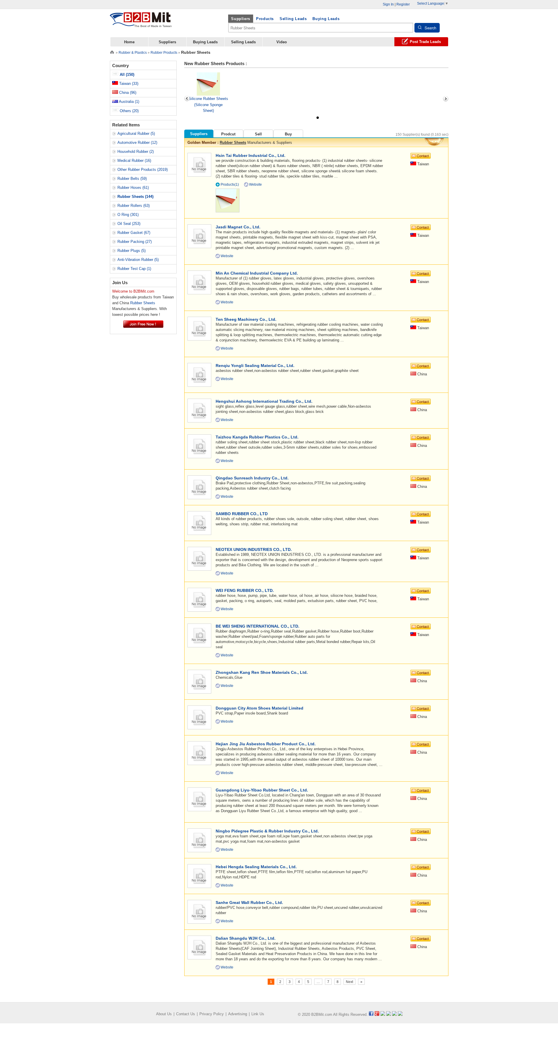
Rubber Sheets (233, 142)
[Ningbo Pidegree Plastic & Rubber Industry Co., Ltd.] (199, 840)
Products (265, 19)
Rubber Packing (134, 241)
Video (281, 42)
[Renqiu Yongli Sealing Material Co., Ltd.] (199, 374)
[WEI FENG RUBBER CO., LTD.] (199, 599)
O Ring (128, 214)
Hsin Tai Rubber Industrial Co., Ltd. (250, 155)
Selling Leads (293, 19)
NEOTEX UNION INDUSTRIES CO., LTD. (254, 549)
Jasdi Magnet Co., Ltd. (238, 227)
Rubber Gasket (133, 232)
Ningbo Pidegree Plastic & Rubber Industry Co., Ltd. (267, 831)
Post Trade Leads (425, 42)
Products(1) (230, 184)
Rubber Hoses (133, 187)
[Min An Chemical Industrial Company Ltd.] (199, 282)
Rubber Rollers (133, 205)
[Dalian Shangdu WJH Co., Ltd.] (199, 947)
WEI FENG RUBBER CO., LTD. (245, 590)
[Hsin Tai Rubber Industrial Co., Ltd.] (199, 164)
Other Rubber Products (142, 169)
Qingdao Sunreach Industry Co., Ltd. (252, 478)
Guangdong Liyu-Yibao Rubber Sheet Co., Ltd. (262, 790)
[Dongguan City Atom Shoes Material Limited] (199, 717)
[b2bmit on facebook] (371, 1014)
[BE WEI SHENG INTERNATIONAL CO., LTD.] (199, 635)
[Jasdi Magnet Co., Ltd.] (199, 236)
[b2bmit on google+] (377, 1014)
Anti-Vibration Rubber (138, 259)
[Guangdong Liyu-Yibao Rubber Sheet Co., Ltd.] (199, 799)
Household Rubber (135, 151)
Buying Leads (325, 19)
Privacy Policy (211, 1014)
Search (430, 28)
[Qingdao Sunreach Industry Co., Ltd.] (199, 487)
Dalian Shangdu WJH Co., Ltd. (246, 938)
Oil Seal (128, 223)
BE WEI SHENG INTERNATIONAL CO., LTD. (257, 626)
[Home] (112, 51)
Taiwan (128, 83)
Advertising (237, 1014)
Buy (288, 134)
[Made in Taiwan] (140, 23)
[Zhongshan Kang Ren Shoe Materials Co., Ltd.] (199, 681)
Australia (128, 101)
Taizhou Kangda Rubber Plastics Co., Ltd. (257, 437)
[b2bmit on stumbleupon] (400, 1014)
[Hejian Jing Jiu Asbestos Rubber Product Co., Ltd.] (199, 753)
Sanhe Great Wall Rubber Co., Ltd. (249, 902)
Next (349, 982)
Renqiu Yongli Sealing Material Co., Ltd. (255, 365)
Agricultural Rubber (136, 133)
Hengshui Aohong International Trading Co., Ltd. (264, 401)
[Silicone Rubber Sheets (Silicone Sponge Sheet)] (208, 84)
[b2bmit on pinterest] (394, 1014)
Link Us (257, 1014)
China (127, 92)
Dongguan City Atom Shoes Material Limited (259, 708)
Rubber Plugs (131, 250)
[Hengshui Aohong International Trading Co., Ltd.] (199, 410)
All (126, 74)
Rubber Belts (132, 178)
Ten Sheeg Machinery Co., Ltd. (246, 319)
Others (129, 111)
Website (255, 184)
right (445, 99)
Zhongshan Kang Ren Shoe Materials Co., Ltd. (262, 672)
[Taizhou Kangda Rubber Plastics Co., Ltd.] (199, 446)
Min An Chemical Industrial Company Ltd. (257, 273)
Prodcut (228, 134)
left (187, 99)
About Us (164, 1014)
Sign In (388, 4)
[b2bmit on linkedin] (388, 1014)
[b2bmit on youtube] (382, 1014)
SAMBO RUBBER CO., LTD (242, 513)
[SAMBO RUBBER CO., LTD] (199, 522)
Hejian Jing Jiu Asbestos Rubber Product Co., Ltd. (266, 744)
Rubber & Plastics (133, 52)
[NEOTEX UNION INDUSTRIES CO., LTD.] (199, 558)
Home (129, 42)
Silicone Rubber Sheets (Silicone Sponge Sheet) (208, 104)
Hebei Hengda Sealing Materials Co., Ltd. (256, 866)
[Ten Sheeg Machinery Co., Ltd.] (199, 328)
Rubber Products (164, 52)
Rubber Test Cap (134, 268)
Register (403, 4)
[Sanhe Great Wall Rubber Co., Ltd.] (199, 911)
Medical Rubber (134, 160)
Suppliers (240, 19)
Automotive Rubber (137, 142)
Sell (258, 134)
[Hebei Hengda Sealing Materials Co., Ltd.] (199, 875)
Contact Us (185, 1014)
